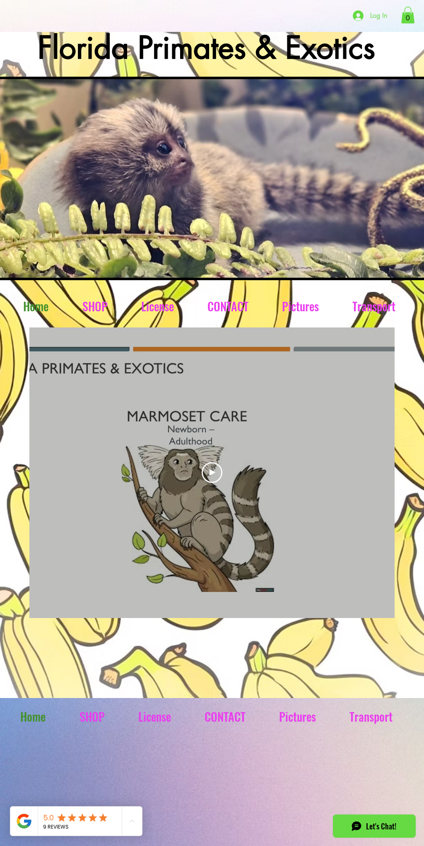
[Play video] (212, 472)
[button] (408, 15)
